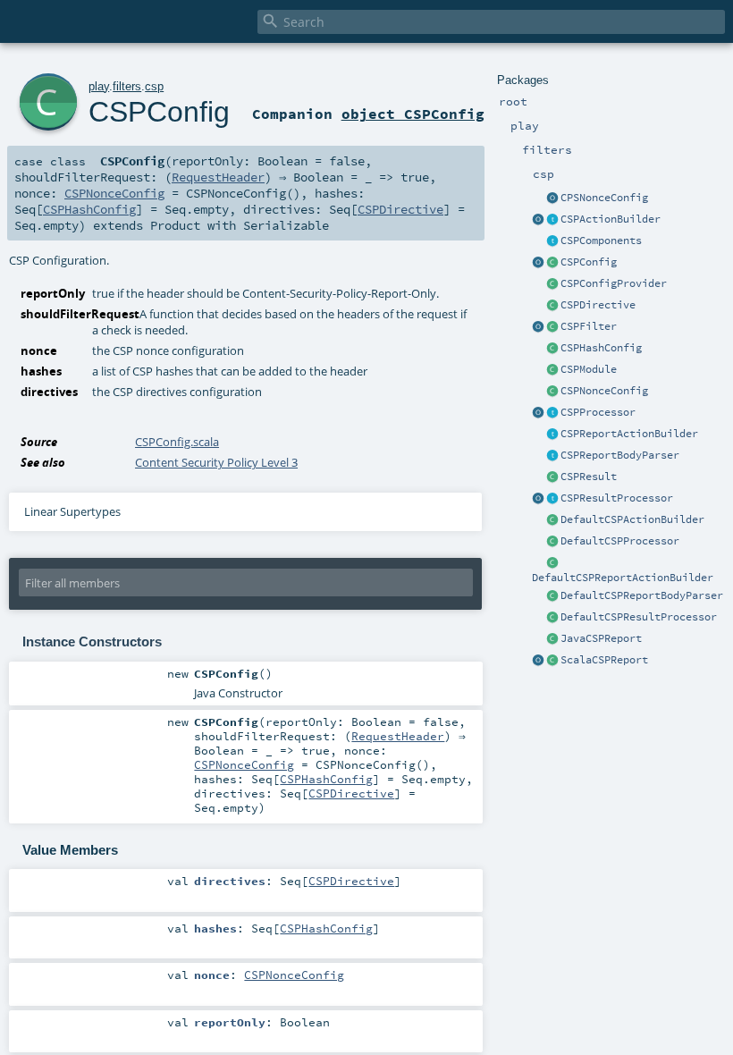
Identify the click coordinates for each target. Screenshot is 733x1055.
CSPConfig (588, 262)
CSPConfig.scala (177, 442)
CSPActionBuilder (610, 219)
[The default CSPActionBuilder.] (552, 520)
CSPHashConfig (601, 348)
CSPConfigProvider (613, 283)
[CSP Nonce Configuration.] (552, 391)
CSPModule (588, 369)
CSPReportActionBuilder (629, 433)
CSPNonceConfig (604, 390)
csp (154, 86)
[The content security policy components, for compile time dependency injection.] (552, 241)
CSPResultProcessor (616, 498)
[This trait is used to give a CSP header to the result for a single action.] (552, 220)
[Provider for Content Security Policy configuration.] (552, 284)
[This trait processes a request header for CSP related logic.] (552, 413)
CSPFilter (588, 326)
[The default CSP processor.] (552, 542)
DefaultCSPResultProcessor (638, 617)
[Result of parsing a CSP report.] (552, 661)
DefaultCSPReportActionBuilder (622, 577)
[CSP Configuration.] (552, 263)
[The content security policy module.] (552, 370)
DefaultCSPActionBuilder (632, 519)
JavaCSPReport (601, 638)
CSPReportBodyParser (619, 455)
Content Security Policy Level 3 (216, 462)
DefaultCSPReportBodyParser (641, 595)
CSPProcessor (598, 412)
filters (127, 86)
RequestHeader (218, 177)
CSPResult (588, 476)
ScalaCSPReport (604, 660)
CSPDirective (598, 305)
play (98, 86)
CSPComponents (601, 240)
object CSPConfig (412, 113)
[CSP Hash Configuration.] (552, 349)
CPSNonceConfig (604, 197)
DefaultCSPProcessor (619, 541)
